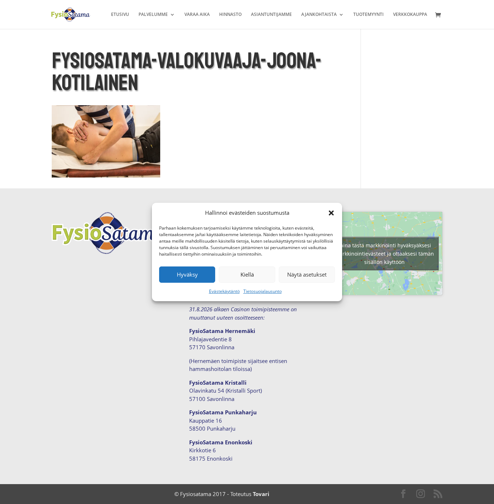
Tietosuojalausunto (262, 291)
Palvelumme (153, 14)
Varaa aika (197, 14)
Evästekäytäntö (224, 291)
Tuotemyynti (368, 14)
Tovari (261, 493)
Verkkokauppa (410, 14)
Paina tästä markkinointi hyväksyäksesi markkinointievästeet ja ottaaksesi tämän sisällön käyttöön (384, 253)
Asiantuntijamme (271, 14)
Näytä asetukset (307, 274)
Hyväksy (187, 274)
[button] (331, 213)
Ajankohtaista (319, 14)
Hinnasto (230, 14)
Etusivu (120, 14)
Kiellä (247, 274)
